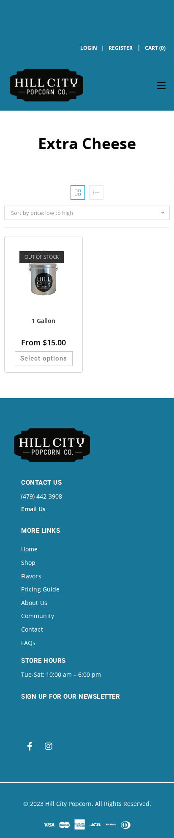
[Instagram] (48, 746)
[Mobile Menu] (161, 85)
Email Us (33, 509)
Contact (32, 629)
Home (29, 549)
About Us (34, 603)
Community (37, 616)
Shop (28, 563)
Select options (43, 358)
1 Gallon (43, 321)
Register (121, 48)
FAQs (28, 643)
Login (88, 48)
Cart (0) (155, 48)
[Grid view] (78, 192)
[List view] (96, 192)
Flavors (31, 576)
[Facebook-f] (29, 746)
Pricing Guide (40, 589)
